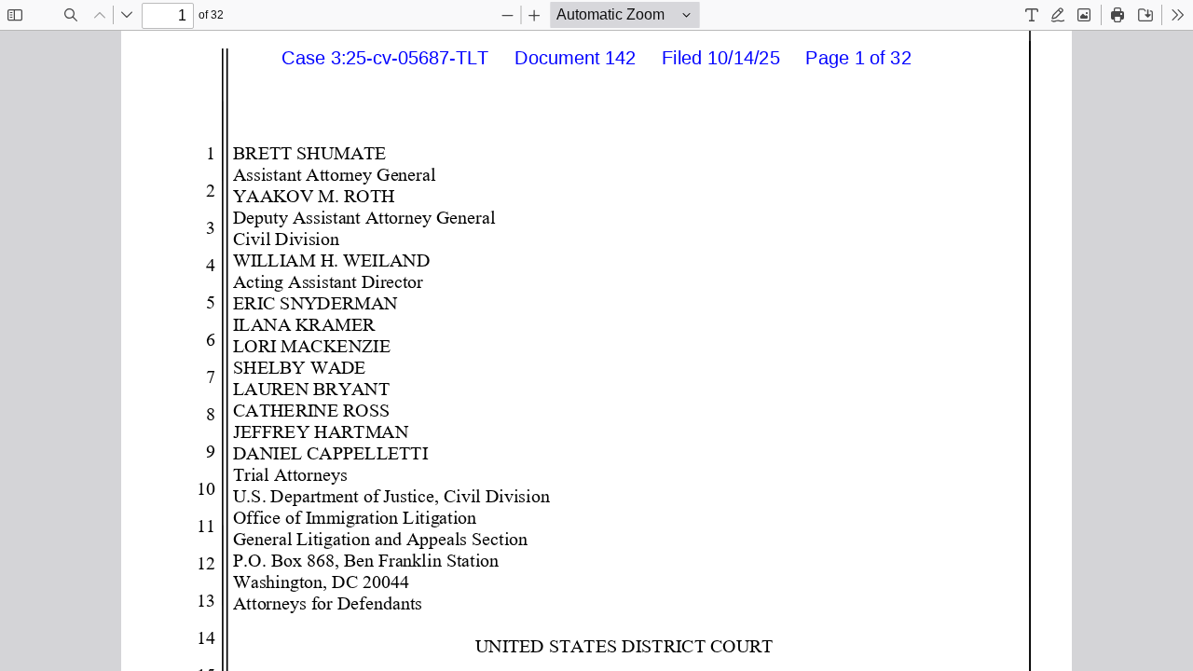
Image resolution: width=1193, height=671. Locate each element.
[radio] (1032, 15)
